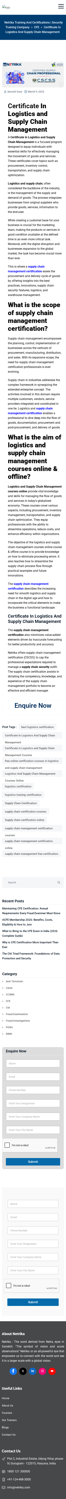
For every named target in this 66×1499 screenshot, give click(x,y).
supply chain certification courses (25, 811)
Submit (33, 1162)
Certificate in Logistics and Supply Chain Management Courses (30, 749)
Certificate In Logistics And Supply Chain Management (30, 736)
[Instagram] (42, 1371)
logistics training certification (23, 794)
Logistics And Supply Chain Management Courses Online (30, 774)
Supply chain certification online (24, 820)
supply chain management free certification (31, 854)
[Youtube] (52, 1371)
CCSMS (10, 994)
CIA (8, 1007)
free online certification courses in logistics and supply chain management (32, 761)
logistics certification (18, 786)
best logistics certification (37, 727)
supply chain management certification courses (29, 829)
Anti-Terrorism (14, 981)
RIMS (9, 1033)
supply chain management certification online (29, 841)
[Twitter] (23, 1371)
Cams (9, 987)
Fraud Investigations (18, 1020)
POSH (9, 1027)
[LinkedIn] (32, 1371)
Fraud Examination (17, 1014)
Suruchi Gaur (14, 91)
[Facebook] (13, 1371)
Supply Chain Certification (21, 803)
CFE (8, 1001)
